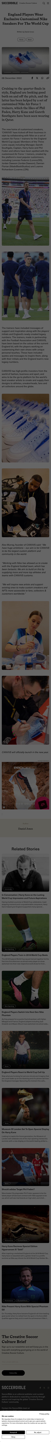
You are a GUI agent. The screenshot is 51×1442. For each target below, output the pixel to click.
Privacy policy (44, 1414)
